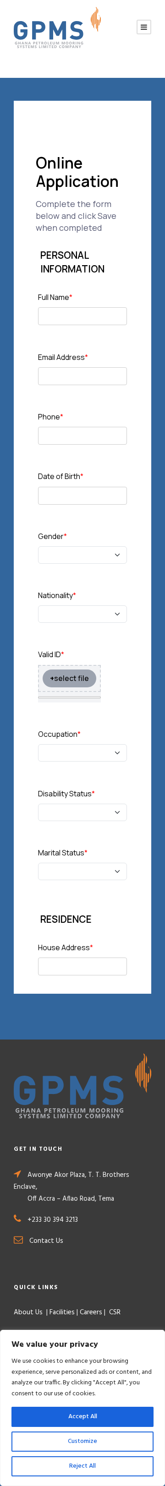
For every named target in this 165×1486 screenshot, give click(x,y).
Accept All (82, 1416)
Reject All (82, 1466)
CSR (114, 1312)
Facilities (62, 1312)
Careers (91, 1312)
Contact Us (46, 1241)
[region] (82, 1408)
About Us (29, 1312)
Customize (82, 1441)
